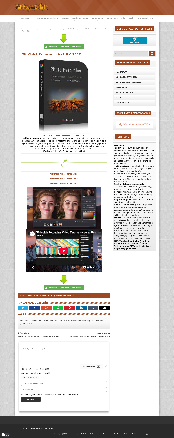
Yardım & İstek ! (145, 18)
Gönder (30, 399)
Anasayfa (28, 18)
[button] (5, 435)
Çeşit (131, 18)
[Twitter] (23, 308)
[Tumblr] (93, 308)
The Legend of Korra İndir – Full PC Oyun (90, 334)
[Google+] (46, 308)
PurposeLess (26, 296)
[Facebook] (34, 308)
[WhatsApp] (58, 308)
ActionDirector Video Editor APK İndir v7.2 (38, 334)
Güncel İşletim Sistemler (76, 18)
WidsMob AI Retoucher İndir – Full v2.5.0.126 (51, 54)
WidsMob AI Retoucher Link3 (64, 183)
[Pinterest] (69, 308)
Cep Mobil (98, 18)
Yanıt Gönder (89, 366)
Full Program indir (48, 18)
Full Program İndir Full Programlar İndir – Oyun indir (50, 29)
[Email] (104, 308)
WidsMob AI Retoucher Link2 (64, 178)
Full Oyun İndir (117, 18)
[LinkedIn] (81, 308)
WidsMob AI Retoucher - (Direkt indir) (65, 47)
